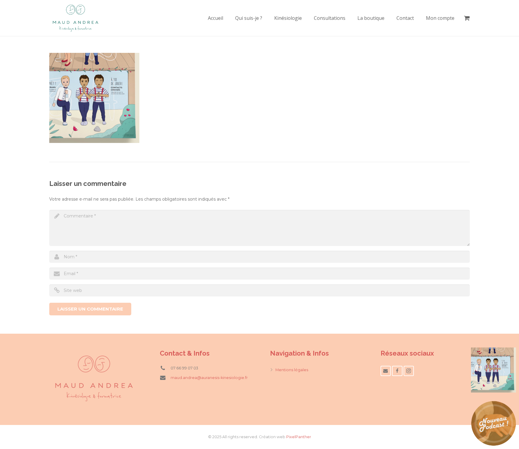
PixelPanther (298, 437)
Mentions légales (291, 370)
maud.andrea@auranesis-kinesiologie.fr (209, 377)
